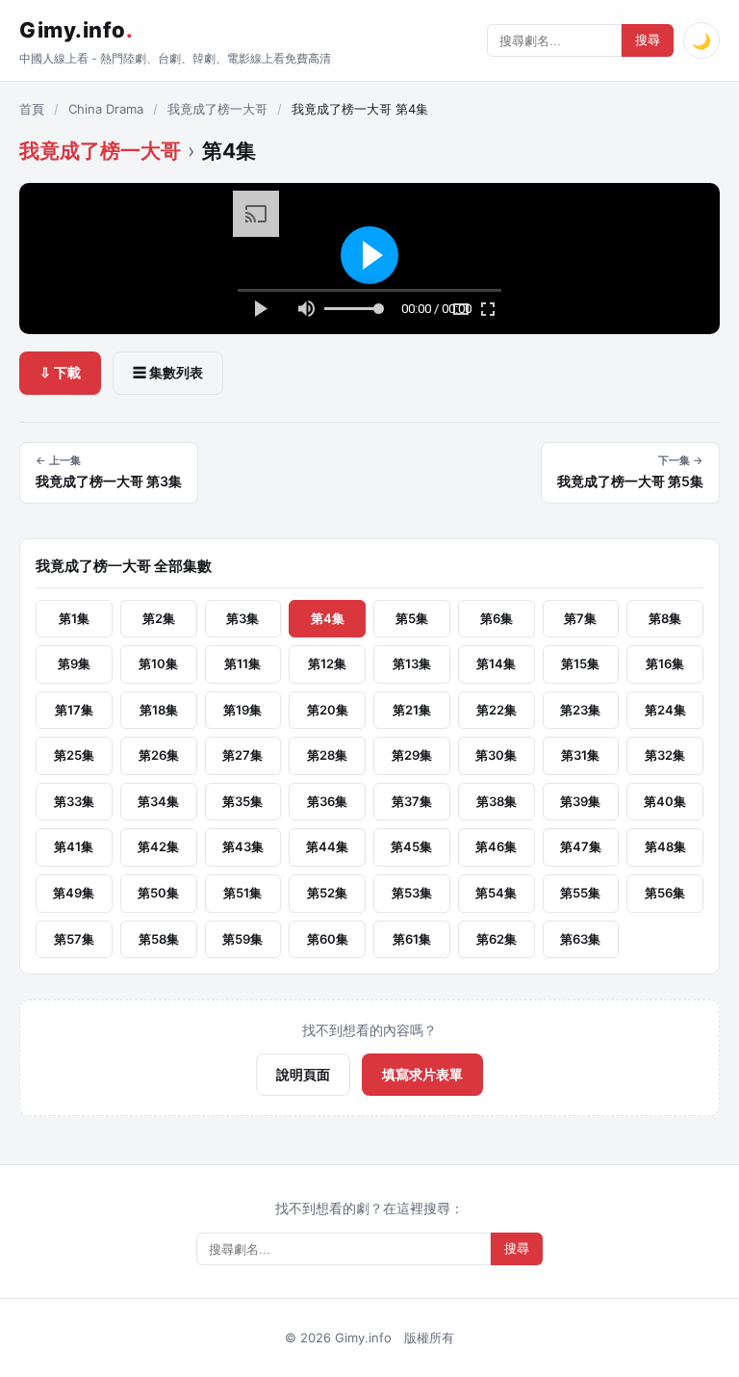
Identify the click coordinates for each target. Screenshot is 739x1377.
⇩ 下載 (60, 372)
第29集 (412, 755)
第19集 (242, 709)
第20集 (327, 709)
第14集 (496, 663)
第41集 (73, 846)
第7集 (580, 618)
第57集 (74, 939)
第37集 (412, 801)
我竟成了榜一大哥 (217, 109)
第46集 (496, 846)
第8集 (665, 618)
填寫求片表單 (422, 1074)
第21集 (412, 709)
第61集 (412, 939)
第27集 (242, 755)
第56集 (665, 892)
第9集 (74, 663)
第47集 (580, 846)
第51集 (242, 892)
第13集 (412, 663)
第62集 (496, 939)
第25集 (74, 755)
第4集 (327, 618)
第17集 (74, 709)
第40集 (665, 801)
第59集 (242, 939)
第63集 (580, 939)
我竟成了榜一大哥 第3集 (109, 472)
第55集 (580, 892)
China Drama (105, 109)
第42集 (158, 846)
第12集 (327, 663)
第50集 (158, 892)
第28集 (327, 755)
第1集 (74, 618)
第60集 (327, 939)
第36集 (327, 801)
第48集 (665, 846)
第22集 (496, 709)
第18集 (159, 709)
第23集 (580, 709)
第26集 (159, 755)
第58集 (159, 939)
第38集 (496, 801)
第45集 (411, 846)
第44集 (327, 846)
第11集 (242, 663)
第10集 (158, 663)
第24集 (665, 709)
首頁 (31, 109)
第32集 (665, 755)
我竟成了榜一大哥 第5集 (630, 472)
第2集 (158, 618)
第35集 (242, 801)
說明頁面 (303, 1074)
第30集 (496, 755)
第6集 (496, 618)
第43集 (243, 846)
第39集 (580, 801)
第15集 (580, 663)
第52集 (327, 892)
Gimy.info (76, 29)
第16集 (665, 663)
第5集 (411, 618)
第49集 (73, 892)
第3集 (242, 618)
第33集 (74, 801)
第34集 (158, 801)
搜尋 (647, 40)
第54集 (496, 892)
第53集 (412, 892)
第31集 (580, 755)
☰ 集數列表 (168, 372)
